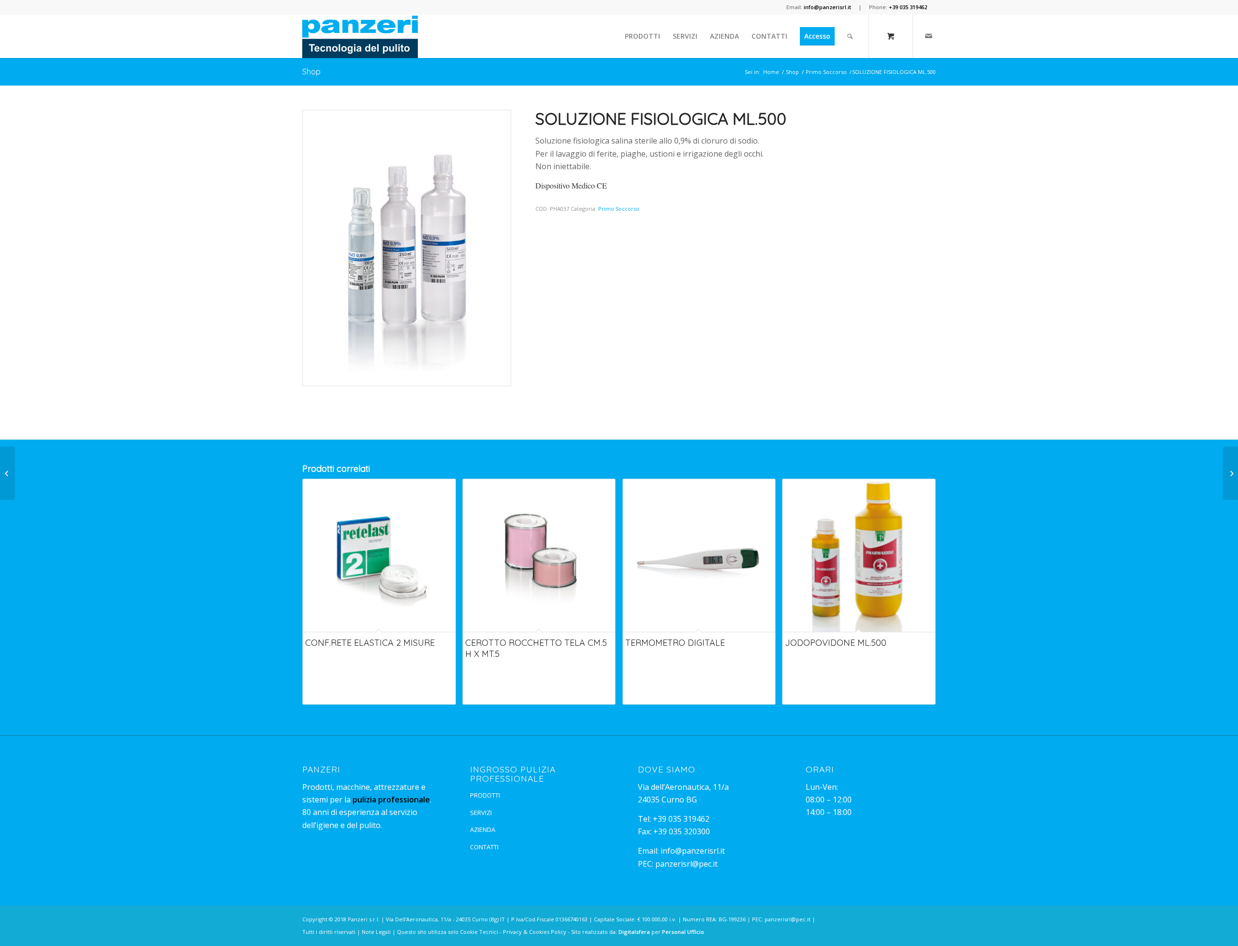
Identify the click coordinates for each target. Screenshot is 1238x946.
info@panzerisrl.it (693, 850)
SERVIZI (481, 812)
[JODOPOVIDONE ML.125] (1230, 473)
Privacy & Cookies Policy (534, 931)
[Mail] (928, 36)
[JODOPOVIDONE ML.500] (7, 473)
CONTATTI (484, 847)
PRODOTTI (485, 795)
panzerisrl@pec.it (686, 864)
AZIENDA (482, 829)
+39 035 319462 (681, 819)
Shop (311, 71)
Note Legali (376, 931)
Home (771, 71)
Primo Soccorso (826, 71)
